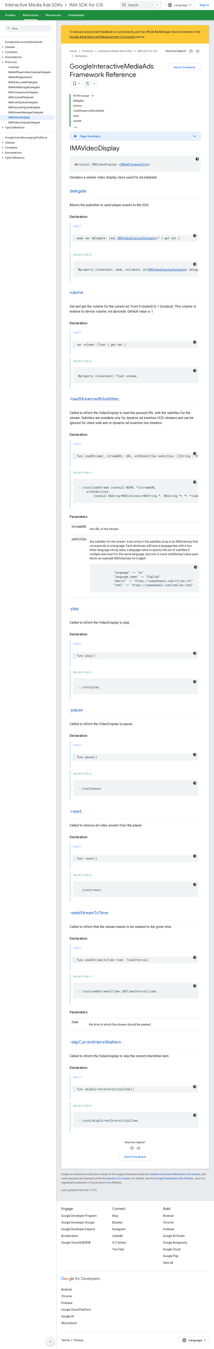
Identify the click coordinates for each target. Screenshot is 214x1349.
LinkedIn (117, 1236)
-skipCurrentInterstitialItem (95, 1042)
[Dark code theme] (197, 159)
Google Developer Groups (77, 1222)
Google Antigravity (175, 1242)
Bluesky (117, 1222)
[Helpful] (191, 51)
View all (168, 1262)
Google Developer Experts (78, 1229)
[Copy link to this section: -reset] (86, 811)
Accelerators (69, 1236)
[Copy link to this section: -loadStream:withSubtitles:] (123, 399)
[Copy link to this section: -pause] (87, 710)
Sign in (204, 5)
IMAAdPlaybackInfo (134, 164)
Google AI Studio (174, 1236)
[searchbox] (28, 28)
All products (69, 1323)
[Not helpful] (197, 51)
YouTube (118, 1249)
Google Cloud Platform (76, 1309)
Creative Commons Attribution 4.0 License (174, 1174)
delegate (78, 191)
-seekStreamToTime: (89, 913)
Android (168, 1215)
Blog (115, 1215)
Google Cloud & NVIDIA (76, 1242)
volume (76, 292)
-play (74, 608)
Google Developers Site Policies (174, 1178)
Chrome (168, 1222)
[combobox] (141, 5)
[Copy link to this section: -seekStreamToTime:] (113, 913)
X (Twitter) (119, 1242)
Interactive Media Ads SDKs (33, 5)
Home (73, 51)
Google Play (170, 1256)
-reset (76, 811)
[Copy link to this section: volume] (87, 292)
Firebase (168, 1229)
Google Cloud (171, 1249)
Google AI (67, 1316)
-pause (76, 710)
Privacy (78, 1340)
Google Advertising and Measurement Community (103, 37)
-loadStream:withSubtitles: (94, 399)
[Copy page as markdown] (88, 83)
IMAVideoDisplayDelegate (136, 238)
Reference (30, 15)
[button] (27, 47)
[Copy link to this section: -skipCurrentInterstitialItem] (125, 1042)
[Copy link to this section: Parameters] (92, 516)
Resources (53, 15)
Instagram (119, 1229)
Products (87, 51)
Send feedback (184, 67)
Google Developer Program (79, 1215)
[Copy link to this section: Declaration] (91, 216)
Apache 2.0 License (118, 1178)
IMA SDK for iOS (86, 5)
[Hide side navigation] (50, 1341)
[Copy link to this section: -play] (83, 609)
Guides (10, 15)
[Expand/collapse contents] (92, 95)
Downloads (76, 15)
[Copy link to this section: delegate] (91, 191)
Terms (65, 1340)
